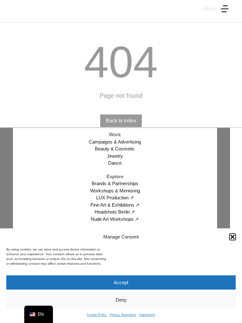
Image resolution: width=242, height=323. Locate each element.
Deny (121, 299)
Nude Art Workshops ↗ (115, 219)
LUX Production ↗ (115, 197)
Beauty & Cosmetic (115, 148)
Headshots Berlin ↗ (115, 211)
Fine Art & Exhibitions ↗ (115, 205)
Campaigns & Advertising (115, 141)
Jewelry (115, 156)
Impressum (147, 314)
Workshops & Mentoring (115, 190)
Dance (115, 163)
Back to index (121, 120)
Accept (121, 282)
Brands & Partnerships (115, 183)
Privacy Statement (123, 314)
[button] (232, 237)
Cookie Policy (97, 314)
